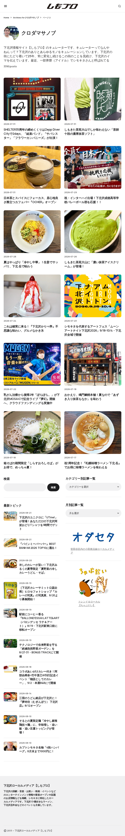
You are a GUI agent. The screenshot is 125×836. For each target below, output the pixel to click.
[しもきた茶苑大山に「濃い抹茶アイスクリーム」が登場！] (92, 231)
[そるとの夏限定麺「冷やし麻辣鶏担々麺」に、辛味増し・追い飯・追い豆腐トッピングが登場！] (10, 722)
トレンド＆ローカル (89, 601)
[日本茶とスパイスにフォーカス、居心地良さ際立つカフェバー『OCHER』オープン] (32, 167)
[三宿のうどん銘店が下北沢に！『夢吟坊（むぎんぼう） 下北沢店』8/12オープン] (10, 699)
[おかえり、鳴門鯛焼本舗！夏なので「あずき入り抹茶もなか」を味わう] (92, 364)
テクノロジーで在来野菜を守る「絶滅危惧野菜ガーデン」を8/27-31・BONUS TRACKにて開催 (39, 650)
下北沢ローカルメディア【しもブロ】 (27, 785)
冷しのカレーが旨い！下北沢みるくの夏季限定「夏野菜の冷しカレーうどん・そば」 (38, 568)
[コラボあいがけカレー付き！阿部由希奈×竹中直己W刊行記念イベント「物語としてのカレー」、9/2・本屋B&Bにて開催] (10, 672)
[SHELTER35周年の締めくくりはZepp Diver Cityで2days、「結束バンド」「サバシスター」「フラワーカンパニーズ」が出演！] (32, 99)
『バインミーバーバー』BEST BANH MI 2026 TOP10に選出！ (38, 545)
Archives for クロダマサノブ (26, 17)
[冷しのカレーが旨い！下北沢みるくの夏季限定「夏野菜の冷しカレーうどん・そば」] (10, 566)
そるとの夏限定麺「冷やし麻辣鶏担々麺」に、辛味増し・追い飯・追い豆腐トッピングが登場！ (38, 726)
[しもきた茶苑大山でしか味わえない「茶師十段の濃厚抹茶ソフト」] (92, 99)
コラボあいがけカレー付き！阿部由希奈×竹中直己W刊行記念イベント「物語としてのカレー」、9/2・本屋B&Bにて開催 (38, 677)
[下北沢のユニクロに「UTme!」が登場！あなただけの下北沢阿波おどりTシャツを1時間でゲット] (10, 518)
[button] (5, 6)
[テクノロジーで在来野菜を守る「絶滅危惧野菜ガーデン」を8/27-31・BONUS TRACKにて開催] (10, 645)
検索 (7, 479)
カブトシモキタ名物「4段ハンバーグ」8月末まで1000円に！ (39, 749)
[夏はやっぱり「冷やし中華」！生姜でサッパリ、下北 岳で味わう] (32, 231)
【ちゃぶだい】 (86, 605)
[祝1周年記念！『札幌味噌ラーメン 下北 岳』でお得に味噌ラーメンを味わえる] (92, 432)
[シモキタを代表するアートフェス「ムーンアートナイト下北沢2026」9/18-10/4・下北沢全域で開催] (92, 295)
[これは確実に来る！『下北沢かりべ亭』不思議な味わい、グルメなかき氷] (32, 295)
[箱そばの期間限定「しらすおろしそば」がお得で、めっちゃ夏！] (32, 432)
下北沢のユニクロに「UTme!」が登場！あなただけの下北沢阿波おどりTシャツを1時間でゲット (38, 523)
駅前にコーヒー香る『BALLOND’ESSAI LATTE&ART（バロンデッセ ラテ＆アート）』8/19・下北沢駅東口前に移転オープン (39, 621)
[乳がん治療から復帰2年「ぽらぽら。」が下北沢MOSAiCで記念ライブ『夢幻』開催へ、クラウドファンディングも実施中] (32, 364)
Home (6, 17)
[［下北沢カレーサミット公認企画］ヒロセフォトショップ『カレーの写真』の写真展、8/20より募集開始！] (10, 590)
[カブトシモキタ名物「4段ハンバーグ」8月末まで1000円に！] (10, 748)
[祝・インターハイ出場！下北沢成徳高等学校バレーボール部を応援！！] (92, 167)
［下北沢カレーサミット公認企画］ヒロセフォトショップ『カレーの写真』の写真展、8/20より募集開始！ (38, 593)
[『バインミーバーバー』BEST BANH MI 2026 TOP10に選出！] (10, 545)
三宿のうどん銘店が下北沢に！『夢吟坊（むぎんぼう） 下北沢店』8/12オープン (38, 701)
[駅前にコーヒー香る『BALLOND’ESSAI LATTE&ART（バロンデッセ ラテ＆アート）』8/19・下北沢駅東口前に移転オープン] (10, 615)
